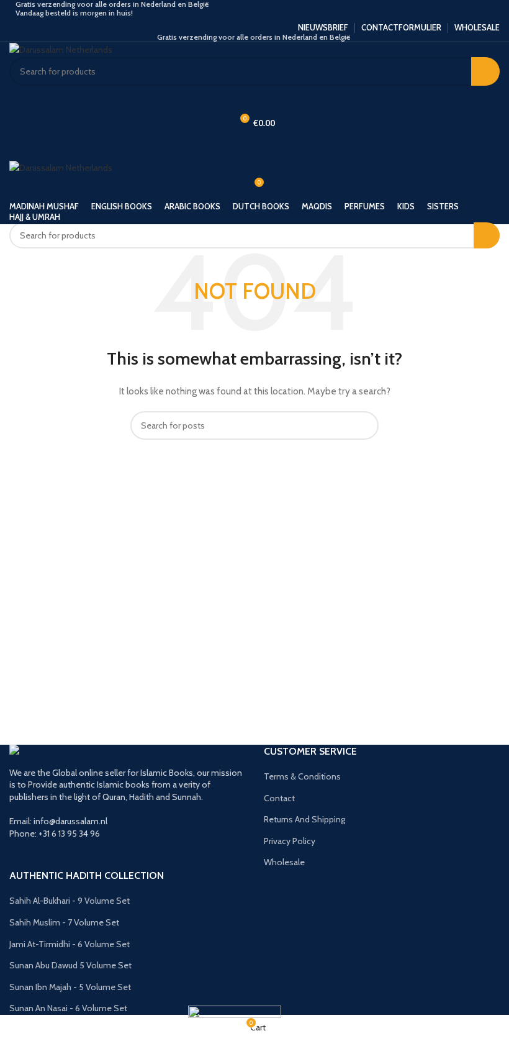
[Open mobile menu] (254, 147)
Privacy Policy (289, 841)
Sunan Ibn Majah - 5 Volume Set (70, 987)
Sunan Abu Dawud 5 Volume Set (70, 965)
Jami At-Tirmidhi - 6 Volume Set (69, 944)
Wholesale (284, 862)
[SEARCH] (485, 71)
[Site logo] (60, 49)
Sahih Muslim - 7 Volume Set (64, 922)
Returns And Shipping (304, 819)
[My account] (254, 98)
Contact (279, 798)
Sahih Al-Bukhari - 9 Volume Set (69, 900)
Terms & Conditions (302, 776)
